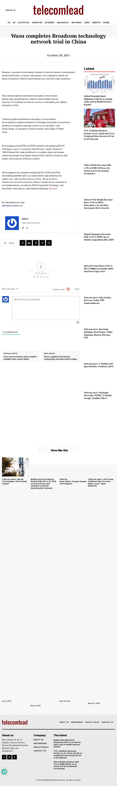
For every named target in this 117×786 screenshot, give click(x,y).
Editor (25, 218)
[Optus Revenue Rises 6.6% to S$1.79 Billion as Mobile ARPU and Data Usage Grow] (99, 253)
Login (76, 289)
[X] (27, 227)
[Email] (49, 243)
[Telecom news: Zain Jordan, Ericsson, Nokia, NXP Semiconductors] (99, 285)
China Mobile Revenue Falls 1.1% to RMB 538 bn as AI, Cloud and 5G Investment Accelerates (97, 169)
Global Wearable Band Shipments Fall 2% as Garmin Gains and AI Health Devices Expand (98, 100)
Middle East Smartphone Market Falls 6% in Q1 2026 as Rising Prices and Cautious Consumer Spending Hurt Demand (43, 483)
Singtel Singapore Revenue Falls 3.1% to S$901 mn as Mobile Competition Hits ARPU (99, 237)
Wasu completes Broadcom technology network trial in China (60, 357)
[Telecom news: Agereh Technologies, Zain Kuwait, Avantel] (15, 466)
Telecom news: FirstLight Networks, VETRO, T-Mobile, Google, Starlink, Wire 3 (98, 395)
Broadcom (53, 189)
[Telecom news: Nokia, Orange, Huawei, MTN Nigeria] (72, 466)
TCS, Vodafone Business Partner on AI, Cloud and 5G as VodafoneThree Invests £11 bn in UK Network (99, 134)
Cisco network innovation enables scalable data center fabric (20, 357)
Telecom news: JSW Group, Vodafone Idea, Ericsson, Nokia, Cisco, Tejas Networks (101, 482)
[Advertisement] (99, 418)
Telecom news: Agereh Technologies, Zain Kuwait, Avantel (14, 481)
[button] (11, 10)
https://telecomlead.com (31, 223)
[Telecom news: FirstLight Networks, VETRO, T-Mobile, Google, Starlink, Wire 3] (99, 380)
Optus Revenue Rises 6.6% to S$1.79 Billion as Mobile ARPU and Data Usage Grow (98, 268)
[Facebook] (23, 227)
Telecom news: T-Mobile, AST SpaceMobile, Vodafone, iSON (98, 365)
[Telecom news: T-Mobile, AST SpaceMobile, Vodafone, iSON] (99, 351)
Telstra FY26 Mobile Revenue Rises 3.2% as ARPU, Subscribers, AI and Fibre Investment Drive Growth (98, 203)
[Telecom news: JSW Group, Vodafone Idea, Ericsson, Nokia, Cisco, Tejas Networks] (101, 466)
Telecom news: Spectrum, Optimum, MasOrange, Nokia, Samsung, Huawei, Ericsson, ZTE (98, 333)
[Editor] (12, 223)
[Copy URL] (22, 243)
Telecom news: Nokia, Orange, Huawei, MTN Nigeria (72, 481)
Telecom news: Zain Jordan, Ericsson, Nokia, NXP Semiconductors (97, 300)
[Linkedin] (29, 243)
